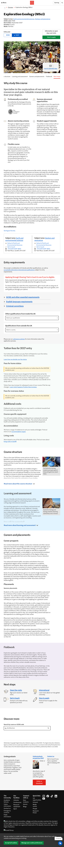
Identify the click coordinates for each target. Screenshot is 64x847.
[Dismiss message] (62, 837)
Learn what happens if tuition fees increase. (23, 387)
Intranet (35, 802)
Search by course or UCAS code (14, 724)
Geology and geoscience (42, 19)
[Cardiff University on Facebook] (48, 796)
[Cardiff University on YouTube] (43, 798)
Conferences (17, 802)
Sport (15, 809)
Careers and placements (36, 76)
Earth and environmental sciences (23, 19)
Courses (10, 7)
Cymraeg (56, 2)
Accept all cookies (11, 843)
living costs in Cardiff (10, 441)
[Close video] (56, 65)
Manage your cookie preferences (31, 843)
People (35, 808)
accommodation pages (18, 431)
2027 (17, 35)
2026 (8, 35)
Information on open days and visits (51, 32)
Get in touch (11, 247)
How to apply (51, 37)
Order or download (39, 782)
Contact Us (58, 838)
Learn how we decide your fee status (15, 359)
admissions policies (19, 339)
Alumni (25, 804)
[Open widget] (60, 843)
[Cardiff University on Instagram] (43, 796)
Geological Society (9, 230)
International (44, 690)
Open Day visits (16, 690)
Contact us (50, 756)
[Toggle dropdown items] (57, 318)
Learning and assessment (20, 76)
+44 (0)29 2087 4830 (14, 249)
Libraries (16, 800)
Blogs (25, 806)
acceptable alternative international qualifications (19, 270)
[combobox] (32, 318)
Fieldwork (49, 76)
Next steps (57, 76)
